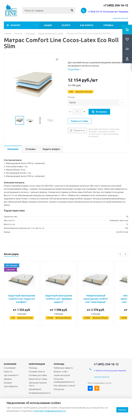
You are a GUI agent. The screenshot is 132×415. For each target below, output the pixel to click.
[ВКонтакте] (90, 388)
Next (125, 254)
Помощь (59, 364)
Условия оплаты (37, 371)
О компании (9, 368)
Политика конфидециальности (64, 380)
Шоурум (8, 382)
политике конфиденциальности (50, 411)
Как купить (87, 25)
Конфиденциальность (40, 393)
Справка (108, 25)
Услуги (66, 25)
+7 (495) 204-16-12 (115, 5)
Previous (120, 254)
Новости (8, 371)
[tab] (74, 69)
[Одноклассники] (96, 388)
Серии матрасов (62, 375)
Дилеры (8, 379)
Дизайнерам (35, 389)
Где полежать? (11, 375)
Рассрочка (59, 389)
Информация (37, 364)
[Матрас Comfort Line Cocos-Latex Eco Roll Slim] (35, 85)
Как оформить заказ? (64, 385)
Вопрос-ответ (61, 371)
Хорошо (122, 410)
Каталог (15, 25)
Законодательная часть (38, 384)
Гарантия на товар (38, 379)
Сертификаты (11, 386)
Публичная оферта (63, 368)
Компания (10, 364)
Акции (48, 25)
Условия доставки (38, 375)
